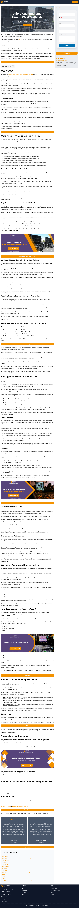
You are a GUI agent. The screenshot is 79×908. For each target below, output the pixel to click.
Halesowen (4, 868)
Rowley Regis (26, 806)
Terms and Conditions (55, 890)
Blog (23, 894)
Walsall (3, 878)
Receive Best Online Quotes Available (27, 256)
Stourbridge (30, 868)
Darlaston (4, 880)
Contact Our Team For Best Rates (27, 131)
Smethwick (9, 806)
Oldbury (21, 806)
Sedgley (29, 866)
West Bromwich (15, 806)
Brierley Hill (30, 856)
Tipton (3, 874)
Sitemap (52, 894)
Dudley (3, 876)
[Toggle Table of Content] (12, 66)
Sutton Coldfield (5, 866)
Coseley (29, 860)
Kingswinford (31, 872)
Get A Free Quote (27, 847)
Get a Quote (26, 25)
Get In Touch (27, 725)
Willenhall (30, 864)
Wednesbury (5, 870)
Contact (75, 2)
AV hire (20, 39)
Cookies (52, 892)
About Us (24, 888)
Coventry (30, 880)
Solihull (4, 872)
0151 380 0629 (4, 901)
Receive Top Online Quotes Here (27, 344)
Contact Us (24, 890)
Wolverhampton (31, 878)
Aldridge (30, 858)
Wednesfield (30, 874)
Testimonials (24, 892)
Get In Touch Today (27, 61)
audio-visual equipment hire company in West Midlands (20, 74)
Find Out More (27, 503)
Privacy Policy (54, 888)
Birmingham (3, 806)
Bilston (29, 862)
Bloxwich (30, 870)
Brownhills (30, 876)
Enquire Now (27, 675)
